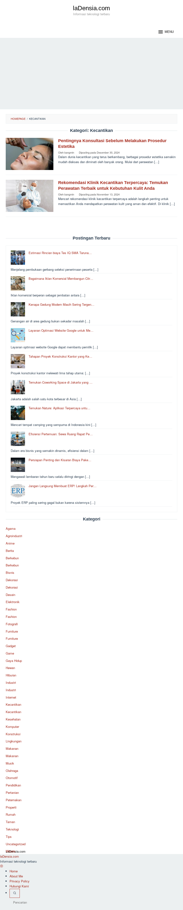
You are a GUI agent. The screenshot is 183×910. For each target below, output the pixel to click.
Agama (10, 528)
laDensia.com (91, 8)
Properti (11, 807)
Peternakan (13, 800)
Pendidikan (13, 785)
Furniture (12, 631)
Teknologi (12, 829)
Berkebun (12, 558)
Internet (11, 697)
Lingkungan (13, 741)
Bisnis (10, 572)
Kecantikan (13, 704)
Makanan (12, 748)
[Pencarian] (15, 893)
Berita (10, 550)
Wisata (10, 851)
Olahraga (12, 770)
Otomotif (12, 777)
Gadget (11, 646)
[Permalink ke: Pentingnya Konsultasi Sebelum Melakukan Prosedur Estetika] (29, 153)
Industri (11, 682)
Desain (10, 594)
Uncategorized (15, 844)
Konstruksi (13, 734)
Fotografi (12, 624)
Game (10, 653)
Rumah (10, 814)
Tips (9, 836)
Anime (10, 543)
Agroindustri (14, 536)
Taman (10, 822)
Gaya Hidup (14, 660)
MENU (169, 32)
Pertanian (12, 792)
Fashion (11, 609)
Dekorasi (12, 580)
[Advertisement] (91, 73)
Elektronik (13, 602)
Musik (10, 763)
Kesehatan (13, 719)
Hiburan (11, 675)
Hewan (10, 667)
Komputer (12, 726)
